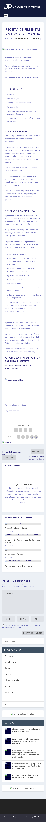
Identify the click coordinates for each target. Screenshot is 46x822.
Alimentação (10, 656)
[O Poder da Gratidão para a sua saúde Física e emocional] (8, 777)
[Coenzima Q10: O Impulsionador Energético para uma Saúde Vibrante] (8, 741)
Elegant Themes (18, 817)
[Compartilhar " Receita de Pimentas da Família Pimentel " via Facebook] (15, 430)
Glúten (8, 698)
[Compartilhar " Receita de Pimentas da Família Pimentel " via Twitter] (20, 430)
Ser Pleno (9, 692)
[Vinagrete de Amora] (23, 550)
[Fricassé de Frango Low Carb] (23, 524)
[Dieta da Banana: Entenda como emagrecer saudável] (8, 731)
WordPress (38, 817)
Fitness (8, 674)
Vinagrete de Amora (14, 554)
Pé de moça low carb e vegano (18, 566)
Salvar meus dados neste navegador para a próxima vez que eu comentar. (21, 626)
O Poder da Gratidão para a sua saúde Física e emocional (25, 776)
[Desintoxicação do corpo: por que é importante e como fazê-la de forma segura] (8, 765)
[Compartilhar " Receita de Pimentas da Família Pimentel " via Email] (30, 430)
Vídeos (7, 704)
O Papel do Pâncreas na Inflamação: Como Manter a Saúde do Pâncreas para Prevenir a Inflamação (26, 753)
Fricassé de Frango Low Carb (18, 528)
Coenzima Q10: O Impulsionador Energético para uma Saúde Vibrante (26, 741)
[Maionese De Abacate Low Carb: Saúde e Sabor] (23, 535)
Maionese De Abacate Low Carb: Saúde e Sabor (22, 541)
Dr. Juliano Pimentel (23, 38)
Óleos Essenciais (12, 680)
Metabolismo (10, 662)
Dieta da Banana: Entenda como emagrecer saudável (26, 730)
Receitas (36, 38)
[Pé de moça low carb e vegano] (23, 561)
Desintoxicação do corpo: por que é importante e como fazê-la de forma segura (26, 766)
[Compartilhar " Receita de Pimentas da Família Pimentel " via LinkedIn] (25, 430)
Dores (7, 668)
